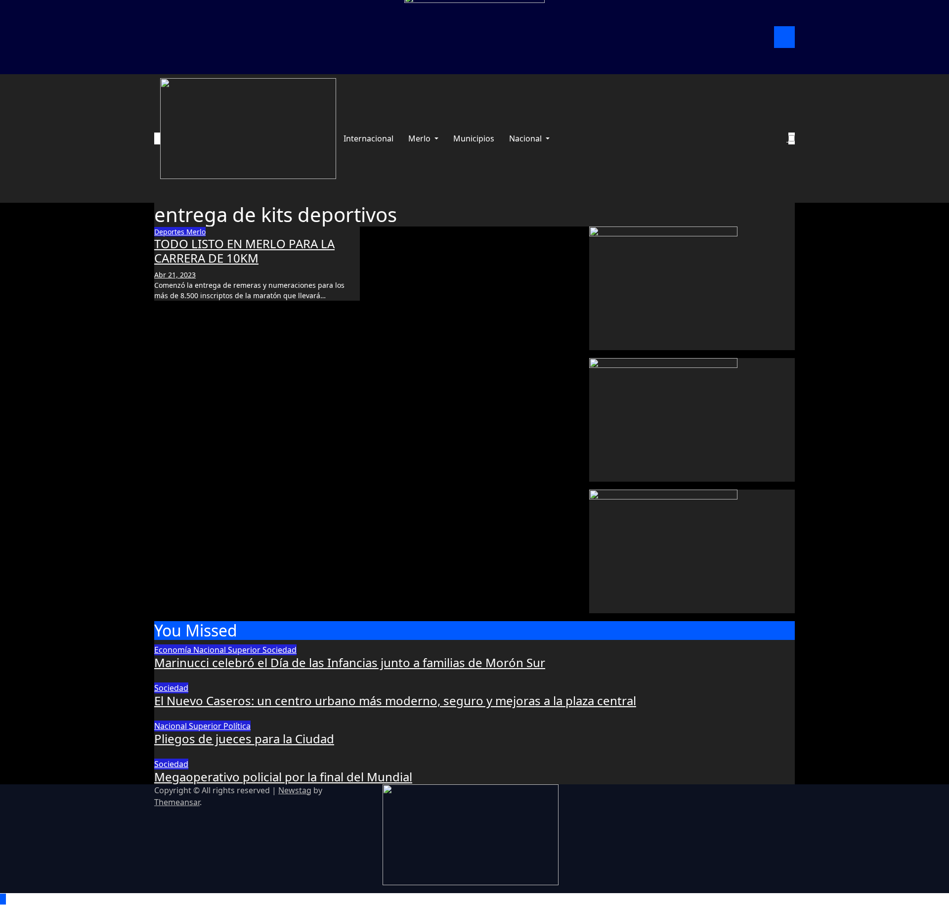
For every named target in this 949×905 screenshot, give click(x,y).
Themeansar (177, 802)
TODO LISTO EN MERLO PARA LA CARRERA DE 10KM (244, 250)
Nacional (526, 138)
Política (237, 726)
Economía (173, 649)
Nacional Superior (227, 649)
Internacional (368, 138)
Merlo (420, 138)
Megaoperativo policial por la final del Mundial (283, 777)
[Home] (157, 138)
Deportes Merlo (180, 231)
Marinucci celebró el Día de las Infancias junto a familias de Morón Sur (349, 662)
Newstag (294, 790)
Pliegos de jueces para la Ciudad (244, 738)
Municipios (473, 138)
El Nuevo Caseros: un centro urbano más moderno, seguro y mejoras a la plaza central (395, 700)
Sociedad (279, 649)
